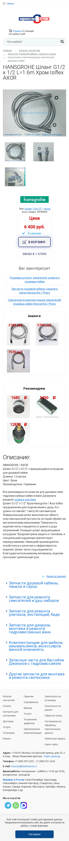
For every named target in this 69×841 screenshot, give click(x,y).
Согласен (34, 834)
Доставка (8, 721)
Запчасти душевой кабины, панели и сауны (34, 585)
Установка (9, 733)
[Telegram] (8, 806)
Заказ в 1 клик (34, 254)
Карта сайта (51, 744)
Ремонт (7, 738)
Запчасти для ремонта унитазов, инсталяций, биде (34, 613)
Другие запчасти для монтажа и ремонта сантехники (36, 676)
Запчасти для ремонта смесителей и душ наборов (34, 599)
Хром (47, 208)
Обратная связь (53, 715)
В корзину (36, 242)
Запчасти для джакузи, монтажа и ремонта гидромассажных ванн (30, 628)
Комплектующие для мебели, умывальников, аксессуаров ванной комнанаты (36, 646)
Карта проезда (52, 756)
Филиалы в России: (14, 779)
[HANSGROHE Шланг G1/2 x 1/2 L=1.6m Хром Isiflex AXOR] (34, 112)
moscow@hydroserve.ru (24, 766)
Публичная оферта (55, 738)
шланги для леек (25, 499)
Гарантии (29, 696)
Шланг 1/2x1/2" (33, 208)
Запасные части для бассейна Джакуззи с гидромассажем (36, 662)
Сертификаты (31, 702)
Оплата (7, 706)
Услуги (7, 727)
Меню (10, 3)
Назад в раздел (56, 576)
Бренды (28, 708)
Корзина (17, 31)
